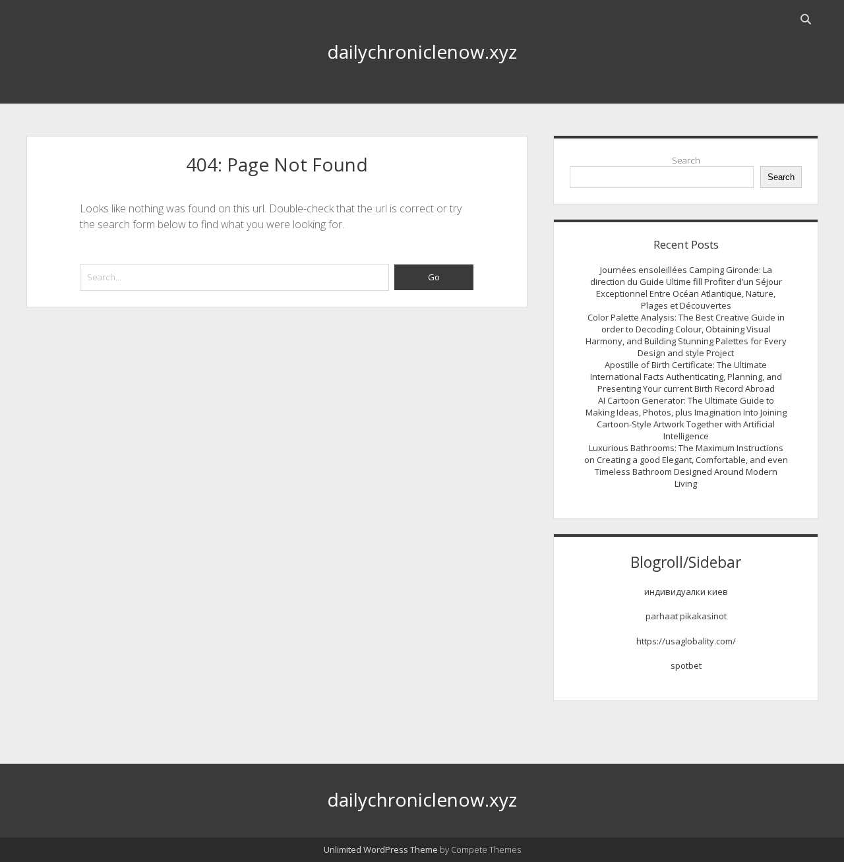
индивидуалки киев (686, 592)
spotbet (686, 665)
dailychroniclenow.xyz (422, 51)
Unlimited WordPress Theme (381, 849)
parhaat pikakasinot (686, 616)
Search (686, 160)
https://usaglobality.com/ (686, 641)
